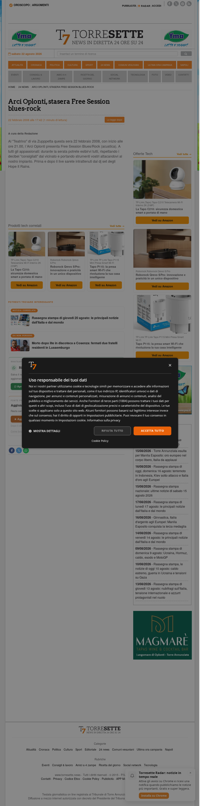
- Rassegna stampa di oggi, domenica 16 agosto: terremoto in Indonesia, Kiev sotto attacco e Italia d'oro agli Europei (161, 473)
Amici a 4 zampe (86, 765)
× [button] (169, 365)
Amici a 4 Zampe (61, 76)
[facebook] (169, 3)
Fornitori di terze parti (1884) (107, 401)
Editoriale (90, 749)
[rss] (189, 3)
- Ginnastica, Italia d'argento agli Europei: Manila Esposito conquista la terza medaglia (160, 522)
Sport (89, 64)
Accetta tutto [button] (152, 431)
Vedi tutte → (117, 226)
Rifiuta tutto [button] (112, 431)
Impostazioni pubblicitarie (104, 415)
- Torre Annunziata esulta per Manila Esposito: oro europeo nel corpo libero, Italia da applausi (161, 455)
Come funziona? (19, 431)
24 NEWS (23, 86)
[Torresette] (100, 37)
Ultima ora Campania (160, 64)
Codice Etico (72, 779)
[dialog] (100, 403)
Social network (132, 765)
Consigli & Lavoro (36, 76)
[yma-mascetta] (23, 38)
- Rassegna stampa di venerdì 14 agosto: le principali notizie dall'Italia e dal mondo (161, 537)
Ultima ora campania (149, 749)
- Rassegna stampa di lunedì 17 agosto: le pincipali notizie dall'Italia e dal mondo (160, 506)
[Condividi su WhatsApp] (26, 450)
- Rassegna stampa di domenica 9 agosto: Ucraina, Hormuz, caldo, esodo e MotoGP (161, 553)
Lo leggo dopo (114, 119)
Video (168, 74)
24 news (104, 749)
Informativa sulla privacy (103, 420)
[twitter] (176, 3)
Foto (155, 74)
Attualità (17, 64)
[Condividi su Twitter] (19, 450)
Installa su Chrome (154, 795)
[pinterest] (182, 3)
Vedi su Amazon (27, 285)
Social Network (114, 76)
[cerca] (186, 53)
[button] (44, 431)
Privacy (57, 779)
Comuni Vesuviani (128, 64)
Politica (55, 64)
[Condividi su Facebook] (12, 450)
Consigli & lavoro (62, 765)
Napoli (184, 64)
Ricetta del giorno (87, 76)
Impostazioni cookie (72, 420)
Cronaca (36, 64)
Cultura (73, 64)
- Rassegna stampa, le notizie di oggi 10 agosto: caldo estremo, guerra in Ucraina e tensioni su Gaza (160, 571)
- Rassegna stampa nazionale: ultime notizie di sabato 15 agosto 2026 (161, 491)
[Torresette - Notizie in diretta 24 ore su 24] (100, 730)
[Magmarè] (162, 635)
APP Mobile (123, 779)
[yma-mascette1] (176, 38)
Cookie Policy (91, 779)
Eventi (15, 74)
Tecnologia (138, 74)
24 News (105, 64)
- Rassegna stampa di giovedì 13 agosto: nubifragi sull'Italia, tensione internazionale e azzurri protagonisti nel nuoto (161, 591)
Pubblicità (108, 779)
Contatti (183, 74)
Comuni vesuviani (123, 749)
